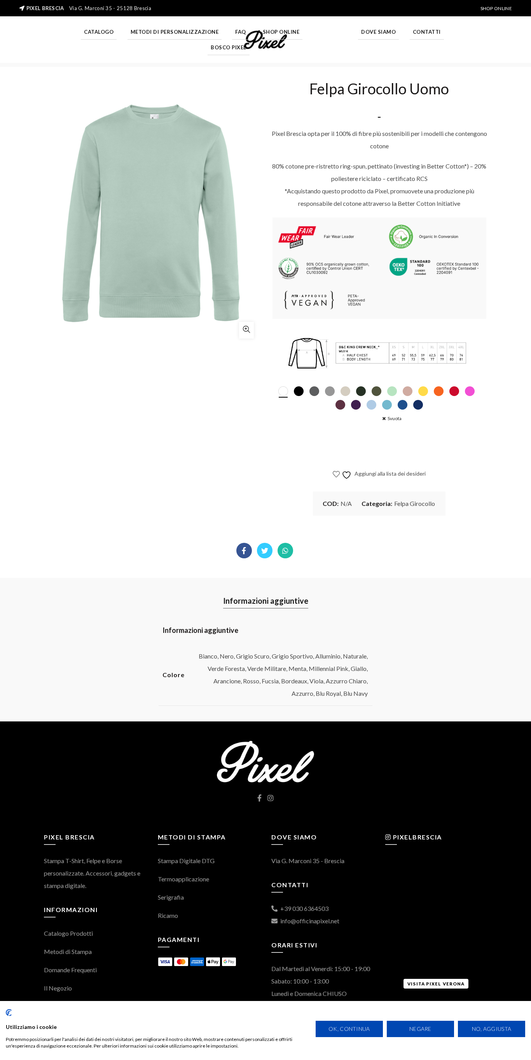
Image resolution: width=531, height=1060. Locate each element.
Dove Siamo (378, 32)
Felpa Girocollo (414, 503)
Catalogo (99, 32)
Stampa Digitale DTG (186, 860)
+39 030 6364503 (303, 908)
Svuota (395, 418)
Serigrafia (171, 897)
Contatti (427, 32)
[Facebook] (244, 551)
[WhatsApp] (285, 551)
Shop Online (496, 8)
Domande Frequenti (70, 969)
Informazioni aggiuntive (265, 600)
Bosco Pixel (228, 47)
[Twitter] (264, 551)
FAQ (240, 32)
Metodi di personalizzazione (175, 32)
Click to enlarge (246, 330)
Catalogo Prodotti (68, 933)
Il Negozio (58, 988)
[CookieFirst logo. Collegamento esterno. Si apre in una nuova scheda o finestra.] (9, 1012)
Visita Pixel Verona (436, 983)
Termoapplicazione (183, 879)
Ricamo (168, 915)
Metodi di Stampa (68, 951)
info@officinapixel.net (309, 920)
